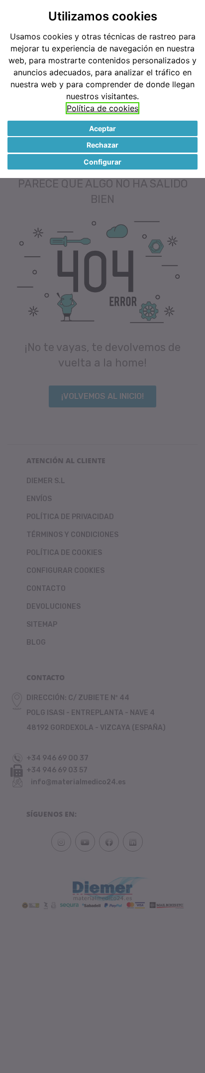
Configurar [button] (102, 162)
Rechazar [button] (102, 145)
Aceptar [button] (102, 128)
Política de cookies (102, 108)
